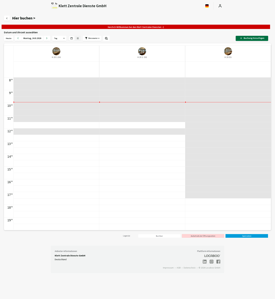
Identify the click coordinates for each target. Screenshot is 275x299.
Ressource (93, 38)
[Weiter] (46, 38)
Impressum (168, 267)
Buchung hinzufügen (253, 38)
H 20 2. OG (142, 57)
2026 (39, 38)
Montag (27, 38)
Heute (8, 38)
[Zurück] (17, 38)
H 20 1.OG (56, 57)
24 (33, 38)
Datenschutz (190, 267)
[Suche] (106, 38)
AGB (179, 267)
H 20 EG (228, 57)
